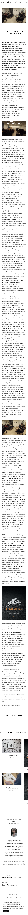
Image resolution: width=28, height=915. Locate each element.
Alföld (19, 819)
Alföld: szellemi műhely (14, 894)
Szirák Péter (22, 864)
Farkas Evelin (6, 863)
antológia (16, 861)
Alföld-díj (18, 897)
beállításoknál (6, 908)
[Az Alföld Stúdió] (11, 746)
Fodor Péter (12, 863)
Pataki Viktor (16, 864)
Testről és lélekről (14, 866)
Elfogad (5, 911)
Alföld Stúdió (10, 861)
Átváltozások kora (12, 788)
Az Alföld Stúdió (12, 755)
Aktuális (15, 819)
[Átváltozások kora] (11, 779)
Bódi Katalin (21, 861)
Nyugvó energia (9, 864)
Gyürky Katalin (14, 823)
